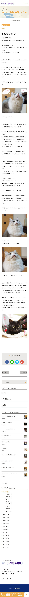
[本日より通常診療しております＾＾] (25, 417)
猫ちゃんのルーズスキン (7, 461)
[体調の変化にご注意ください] (25, 469)
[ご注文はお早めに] (25, 443)
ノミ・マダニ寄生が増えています (9, 474)
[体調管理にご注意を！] (25, 424)
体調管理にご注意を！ (7, 422)
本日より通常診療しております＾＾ (10, 416)
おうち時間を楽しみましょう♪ (9, 454)
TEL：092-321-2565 (8, 574)
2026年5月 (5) (8, 501)
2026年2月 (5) (8, 508)
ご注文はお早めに (6, 442)
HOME (9, 20)
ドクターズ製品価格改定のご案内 (9, 429)
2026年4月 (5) (8, 504)
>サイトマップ (6, 579)
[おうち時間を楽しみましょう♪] (25, 456)
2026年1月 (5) (8, 511)
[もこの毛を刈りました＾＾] (25, 436)
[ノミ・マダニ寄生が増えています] (25, 475)
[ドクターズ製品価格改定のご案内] (25, 430)
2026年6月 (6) (8, 499)
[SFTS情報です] (25, 449)
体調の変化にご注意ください (8, 467)
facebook (7, 362)
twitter (17, 362)
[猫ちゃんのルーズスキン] (25, 462)
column (6, 25)
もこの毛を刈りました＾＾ (8, 435)
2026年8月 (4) (8, 494)
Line (12, 362)
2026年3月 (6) (8, 506)
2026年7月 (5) (8, 496)
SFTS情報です (5, 448)
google (22, 362)
